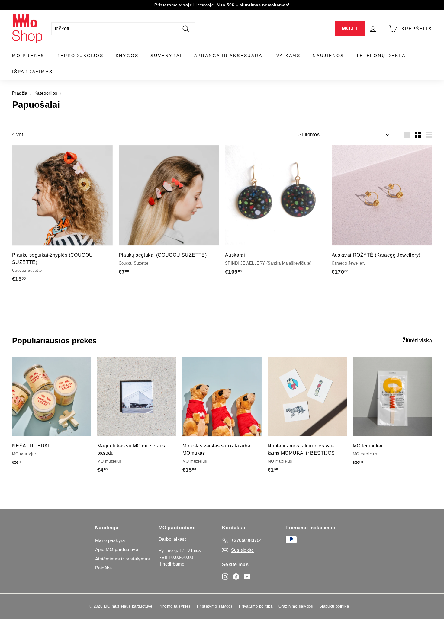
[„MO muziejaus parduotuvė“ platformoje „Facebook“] (236, 576)
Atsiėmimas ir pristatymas (122, 558)
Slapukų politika (334, 606)
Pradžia (19, 93)
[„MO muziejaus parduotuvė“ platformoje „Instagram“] (225, 576)
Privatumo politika (255, 606)
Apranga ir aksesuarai (229, 55)
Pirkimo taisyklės (175, 606)
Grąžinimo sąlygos (295, 606)
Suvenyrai (166, 55)
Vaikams (288, 55)
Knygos (127, 55)
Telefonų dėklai (381, 55)
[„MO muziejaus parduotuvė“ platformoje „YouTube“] (247, 576)
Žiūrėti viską (417, 340)
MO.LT (350, 28)
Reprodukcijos (79, 55)
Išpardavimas (32, 71)
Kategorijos (45, 93)
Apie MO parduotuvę (116, 549)
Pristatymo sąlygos (215, 606)
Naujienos (328, 55)
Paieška (103, 567)
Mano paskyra (110, 540)
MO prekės (28, 55)
